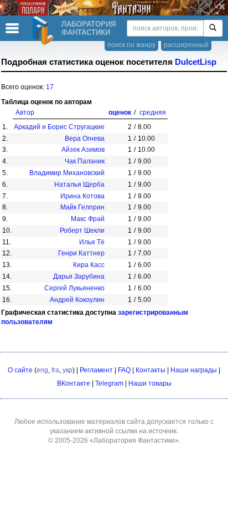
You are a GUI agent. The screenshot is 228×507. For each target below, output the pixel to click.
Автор (24, 112)
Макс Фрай (88, 219)
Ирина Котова (82, 196)
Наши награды (193, 370)
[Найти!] (212, 28)
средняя (152, 112)
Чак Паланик (85, 161)
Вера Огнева (85, 138)
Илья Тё (92, 242)
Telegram (109, 383)
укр (67, 370)
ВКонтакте (73, 383)
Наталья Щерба (79, 184)
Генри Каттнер (81, 253)
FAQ (124, 370)
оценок (119, 112)
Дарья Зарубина (79, 276)
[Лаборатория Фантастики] (45, 30)
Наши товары (150, 383)
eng (42, 370)
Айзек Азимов (83, 149)
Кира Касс (89, 265)
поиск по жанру (131, 45)
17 (50, 87)
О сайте (20, 370)
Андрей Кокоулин (77, 300)
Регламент (96, 370)
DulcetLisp (195, 62)
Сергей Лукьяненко (74, 288)
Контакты (150, 370)
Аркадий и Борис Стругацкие (59, 127)
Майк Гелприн (82, 207)
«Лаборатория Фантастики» (134, 440)
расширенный (186, 45)
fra (55, 370)
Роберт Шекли (82, 230)
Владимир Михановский (67, 173)
